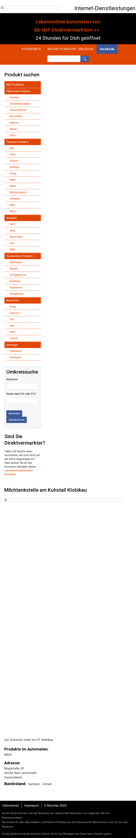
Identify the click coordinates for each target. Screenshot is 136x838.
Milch (13, 186)
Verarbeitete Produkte (19, 256)
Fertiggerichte (18, 274)
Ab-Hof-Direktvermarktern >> (66, 30)
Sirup (12, 230)
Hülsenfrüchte (18, 110)
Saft (12, 224)
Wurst (13, 211)
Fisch (13, 154)
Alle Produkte (15, 84)
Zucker (14, 338)
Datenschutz (10, 805)
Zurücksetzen (16, 419)
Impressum (31, 805)
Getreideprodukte (20, 103)
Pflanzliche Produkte (18, 91)
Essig (13, 306)
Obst (12, 135)
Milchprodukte (18, 192)
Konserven (16, 287)
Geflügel (14, 167)
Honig (13, 173)
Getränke (11, 218)
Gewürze (15, 313)
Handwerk (15, 351)
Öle (12, 319)
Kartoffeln (16, 116)
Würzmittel (12, 300)
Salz (12, 325)
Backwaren (16, 262)
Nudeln (14, 268)
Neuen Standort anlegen (70, 49)
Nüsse (13, 129)
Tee (12, 243)
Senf (12, 332)
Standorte (31, 49)
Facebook (107, 49)
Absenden (14, 413)
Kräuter (14, 122)
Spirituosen (16, 236)
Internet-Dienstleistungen (104, 8)
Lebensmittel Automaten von (68, 22)
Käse (12, 179)
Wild (12, 205)
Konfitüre (15, 281)
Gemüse (14, 97)
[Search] (84, 59)
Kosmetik (15, 357)
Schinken (15, 198)
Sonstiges (12, 344)
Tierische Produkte (17, 142)
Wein (12, 249)
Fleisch (14, 160)
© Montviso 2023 (55, 805)
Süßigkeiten (16, 293)
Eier (12, 148)
